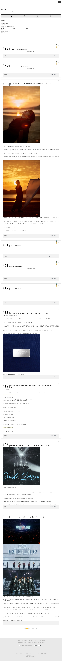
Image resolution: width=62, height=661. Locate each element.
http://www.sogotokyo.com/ (7, 432)
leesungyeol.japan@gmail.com (26, 645)
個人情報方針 (24, 640)
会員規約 (19, 640)
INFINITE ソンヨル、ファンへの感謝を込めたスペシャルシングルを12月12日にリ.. (15, 28)
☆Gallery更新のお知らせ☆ (5, 31)
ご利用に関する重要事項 (5, 23)
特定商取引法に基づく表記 (39, 640)
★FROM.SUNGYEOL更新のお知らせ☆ (8, 26)
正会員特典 (31, 640)
